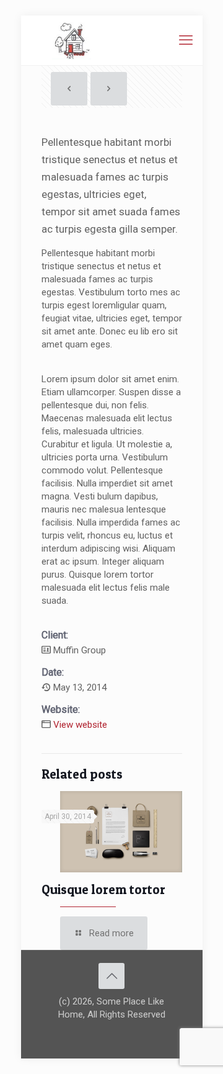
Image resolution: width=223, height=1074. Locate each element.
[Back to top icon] (111, 976)
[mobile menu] (185, 40)
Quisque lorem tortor (103, 889)
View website (80, 724)
